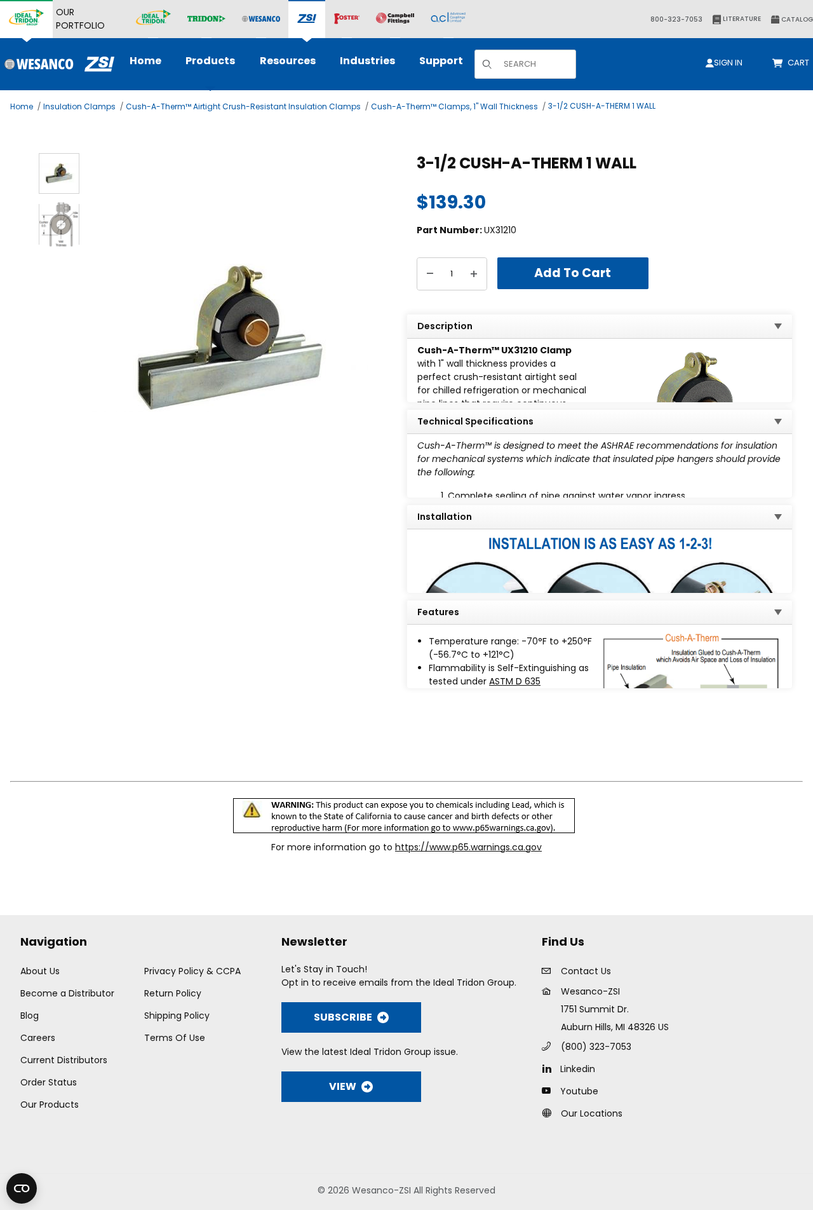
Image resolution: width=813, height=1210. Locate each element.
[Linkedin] (550, 1068)
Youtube (579, 1091)
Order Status (48, 1082)
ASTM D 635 (515, 681)
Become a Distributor (67, 993)
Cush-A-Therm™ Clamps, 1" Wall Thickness (454, 106)
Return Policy (172, 993)
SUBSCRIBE (343, 1017)
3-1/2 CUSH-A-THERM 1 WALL (601, 105)
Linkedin (577, 1069)
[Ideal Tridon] (153, 19)
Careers (37, 1037)
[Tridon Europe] (206, 19)
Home (21, 106)
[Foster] (346, 19)
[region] (59, 337)
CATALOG (796, 19)
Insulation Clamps (79, 106)
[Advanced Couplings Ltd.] (448, 19)
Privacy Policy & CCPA (192, 971)
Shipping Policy (177, 1015)
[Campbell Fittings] (395, 19)
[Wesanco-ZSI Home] (57, 64)
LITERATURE (741, 19)
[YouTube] (550, 1090)
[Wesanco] (261, 19)
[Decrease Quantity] (430, 274)
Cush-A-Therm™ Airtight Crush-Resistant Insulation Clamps (243, 106)
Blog (29, 1015)
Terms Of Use (174, 1037)
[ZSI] (306, 19)
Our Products (49, 1104)
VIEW (342, 1086)
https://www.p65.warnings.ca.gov (468, 847)
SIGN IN (728, 63)
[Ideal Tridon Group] (26, 19)
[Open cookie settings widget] (21, 1188)
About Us (40, 971)
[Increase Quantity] (474, 274)
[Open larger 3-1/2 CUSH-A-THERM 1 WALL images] (230, 338)
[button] (59, 173)
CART (800, 63)
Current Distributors (63, 1060)
